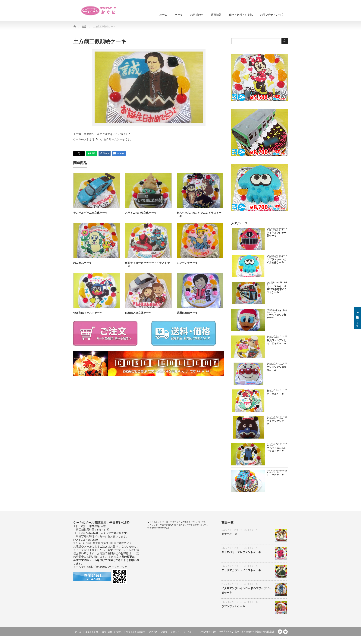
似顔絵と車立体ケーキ (138, 312)
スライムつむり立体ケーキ (141, 212)
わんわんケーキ (82, 262)
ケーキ (179, 14)
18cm (224, 548)
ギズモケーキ (229, 534)
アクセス (153, 632)
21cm (224, 584)
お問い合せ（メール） (181, 632)
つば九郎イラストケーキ (87, 312)
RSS (280, 631)
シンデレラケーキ (187, 262)
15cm (224, 530)
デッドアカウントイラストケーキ (241, 570)
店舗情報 (216, 14)
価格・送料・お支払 (241, 14)
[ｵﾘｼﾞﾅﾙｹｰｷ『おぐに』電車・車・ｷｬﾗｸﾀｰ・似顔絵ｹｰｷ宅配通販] (99, 10)
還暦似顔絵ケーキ (187, 312)
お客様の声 (196, 14)
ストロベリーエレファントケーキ (241, 552)
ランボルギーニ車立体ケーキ (90, 212)
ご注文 (164, 632)
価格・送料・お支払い (112, 632)
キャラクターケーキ (237, 530)
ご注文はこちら (357, 318)
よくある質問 (91, 632)
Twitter (285, 631)
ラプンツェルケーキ (233, 606)
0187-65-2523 (89, 532)
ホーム (163, 14)
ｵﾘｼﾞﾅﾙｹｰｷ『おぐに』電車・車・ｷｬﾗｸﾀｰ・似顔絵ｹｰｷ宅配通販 (243, 631)
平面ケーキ (252, 530)
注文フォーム (123, 549)
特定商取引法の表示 (135, 632)
